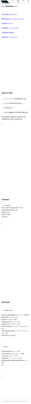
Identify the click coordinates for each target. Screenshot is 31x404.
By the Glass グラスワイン (9, 14)
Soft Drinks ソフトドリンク (10, 37)
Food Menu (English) (8, 32)
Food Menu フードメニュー (10, 28)
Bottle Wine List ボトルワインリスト (13, 19)
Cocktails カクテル (7, 23)
